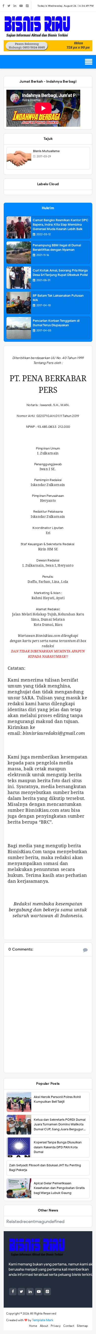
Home (33, 1326)
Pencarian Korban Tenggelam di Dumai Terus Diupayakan (56, 323)
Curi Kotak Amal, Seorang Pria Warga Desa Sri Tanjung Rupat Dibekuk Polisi (60, 272)
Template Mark (42, 1320)
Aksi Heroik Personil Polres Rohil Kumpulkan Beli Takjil (57, 1099)
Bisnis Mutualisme (46, 151)
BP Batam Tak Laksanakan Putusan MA (58, 297)
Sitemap (82, 1326)
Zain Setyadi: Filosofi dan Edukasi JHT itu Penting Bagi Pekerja (45, 1167)
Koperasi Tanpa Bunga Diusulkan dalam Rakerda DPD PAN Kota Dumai (58, 1147)
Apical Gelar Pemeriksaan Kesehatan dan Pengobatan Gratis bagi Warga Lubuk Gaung (59, 1188)
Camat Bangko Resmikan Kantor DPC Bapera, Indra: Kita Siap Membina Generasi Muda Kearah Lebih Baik (60, 224)
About (44, 1326)
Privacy (56, 1326)
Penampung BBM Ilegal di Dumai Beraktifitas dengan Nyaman (57, 247)
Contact (68, 1326)
